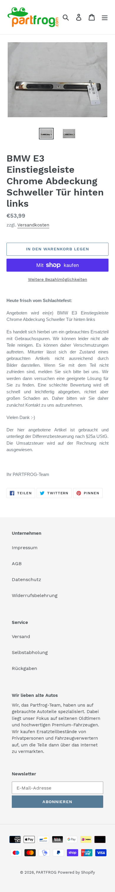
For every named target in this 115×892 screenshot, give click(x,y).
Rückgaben (24, 668)
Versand (21, 636)
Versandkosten (33, 225)
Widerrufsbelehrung (35, 595)
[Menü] (104, 17)
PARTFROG (46, 872)
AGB (17, 563)
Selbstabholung (30, 652)
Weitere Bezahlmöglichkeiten (57, 279)
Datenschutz (26, 579)
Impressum (24, 547)
